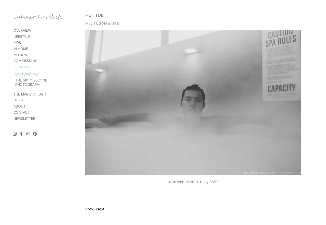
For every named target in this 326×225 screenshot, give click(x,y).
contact (21, 112)
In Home (20, 48)
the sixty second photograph (31, 82)
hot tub (94, 15)
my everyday (27, 74)
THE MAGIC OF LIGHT (30, 94)
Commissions (25, 60)
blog (18, 100)
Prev (89, 209)
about (19, 106)
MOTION (20, 54)
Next (100, 209)
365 (115, 23)
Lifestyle (21, 36)
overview (22, 30)
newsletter (24, 118)
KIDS (17, 42)
